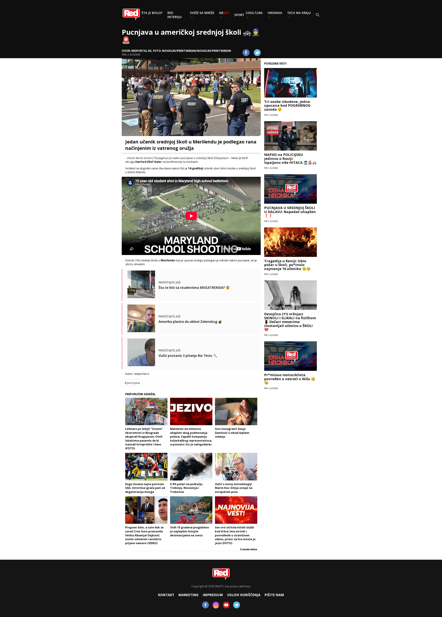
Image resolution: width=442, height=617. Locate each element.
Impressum (213, 594)
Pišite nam (274, 594)
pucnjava (132, 383)
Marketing (188, 594)
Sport (239, 15)
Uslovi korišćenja (243, 594)
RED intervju (174, 15)
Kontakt (166, 594)
